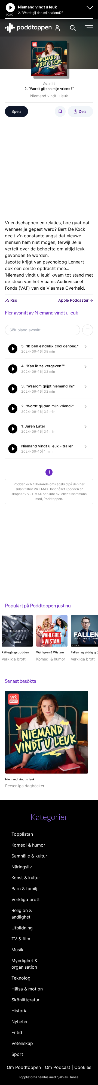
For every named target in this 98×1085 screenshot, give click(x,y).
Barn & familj (24, 888)
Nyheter (19, 1021)
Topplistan (22, 834)
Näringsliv (21, 866)
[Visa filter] (87, 330)
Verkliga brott (25, 899)
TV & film (20, 938)
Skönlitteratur (25, 999)
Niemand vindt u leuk (49, 95)
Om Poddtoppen (24, 1067)
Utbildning (22, 928)
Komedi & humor (28, 845)
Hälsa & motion (27, 989)
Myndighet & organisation (24, 964)
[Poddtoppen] (28, 27)
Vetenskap (22, 1043)
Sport (17, 1054)
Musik (17, 949)
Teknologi (21, 978)
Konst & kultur (25, 877)
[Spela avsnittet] (12, 348)
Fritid (16, 1032)
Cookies (82, 1067)
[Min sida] (57, 28)
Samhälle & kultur (29, 856)
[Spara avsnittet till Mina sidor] (60, 111)
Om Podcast (57, 1067)
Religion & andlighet (21, 914)
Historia (19, 1010)
